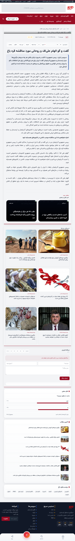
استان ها (32, 526)
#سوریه (44, 491)
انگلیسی (34, 1)
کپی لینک (21, 44)
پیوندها (10, 1)
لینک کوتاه (34, 44)
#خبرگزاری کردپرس (58, 491)
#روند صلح (20, 491)
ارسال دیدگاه (65, 378)
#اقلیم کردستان (29, 491)
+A (57, 44)
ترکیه (34, 513)
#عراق (9, 491)
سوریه (33, 515)
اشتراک (27, 44)
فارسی (28, 1)
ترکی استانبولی (18, 1)
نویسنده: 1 (60, 37)
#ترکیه (50, 491)
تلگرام (15, 44)
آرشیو (6, 1)
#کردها (67, 495)
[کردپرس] (70, 8)
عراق (34, 521)
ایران (64, 29)
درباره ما (51, 513)
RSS (3, 1)
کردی (24, 1)
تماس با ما (51, 515)
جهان (33, 518)
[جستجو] (3, 19)
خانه (72, 16)
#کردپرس (67, 491)
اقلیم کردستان (31, 510)
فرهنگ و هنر (31, 529)
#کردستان (38, 491)
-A (60, 44)
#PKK (14, 491)
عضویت (6, 519)
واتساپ (10, 44)
